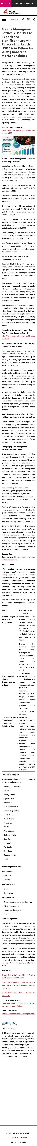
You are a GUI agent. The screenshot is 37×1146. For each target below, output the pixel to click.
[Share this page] (33, 19)
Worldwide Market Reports (12, 1003)
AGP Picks (5, 3)
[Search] (23, 19)
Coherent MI (29, 1003)
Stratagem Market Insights (12, 1006)
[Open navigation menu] (4, 19)
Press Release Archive (22, 1133)
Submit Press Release (18, 1138)
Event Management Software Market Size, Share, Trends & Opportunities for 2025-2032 (18, 985)
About (8, 1133)
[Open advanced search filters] (28, 19)
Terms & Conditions (18, 1142)
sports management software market (20, 79)
